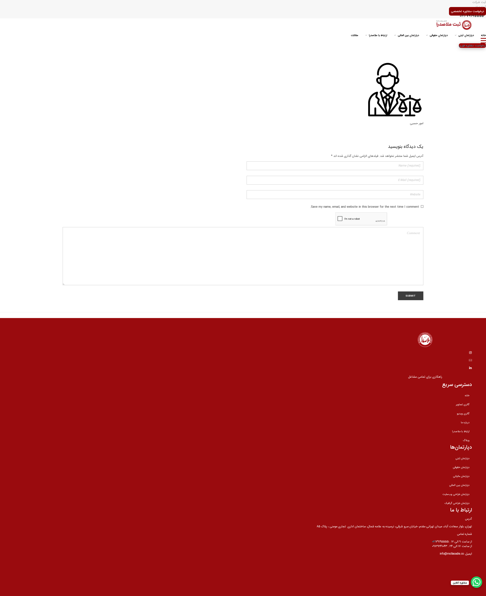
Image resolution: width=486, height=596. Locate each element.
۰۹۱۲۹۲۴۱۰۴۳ (439, 546)
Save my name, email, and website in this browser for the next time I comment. (364, 206)
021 (434, 541)
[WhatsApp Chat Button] (476, 582)
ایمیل (468, 553)
